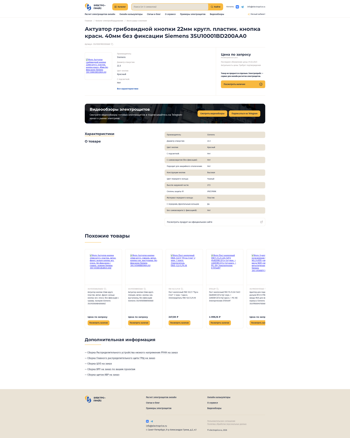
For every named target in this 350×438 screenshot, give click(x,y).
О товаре (93, 141)
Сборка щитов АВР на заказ (103, 374)
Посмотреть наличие (234, 84)
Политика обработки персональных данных (227, 424)
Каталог (122, 6)
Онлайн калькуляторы (131, 14)
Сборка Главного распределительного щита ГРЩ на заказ (121, 358)
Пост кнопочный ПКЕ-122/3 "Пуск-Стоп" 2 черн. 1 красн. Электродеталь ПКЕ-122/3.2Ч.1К (184, 295)
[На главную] (95, 6)
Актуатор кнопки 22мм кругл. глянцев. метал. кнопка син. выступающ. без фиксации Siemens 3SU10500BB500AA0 (141, 296)
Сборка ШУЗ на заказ (99, 363)
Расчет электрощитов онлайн (100, 14)
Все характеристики (127, 88)
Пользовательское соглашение (221, 421)
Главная (88, 21)
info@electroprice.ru (256, 7)
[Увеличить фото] (98, 66)
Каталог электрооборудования (109, 21)
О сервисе (170, 14)
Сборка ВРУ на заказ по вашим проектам (111, 369)
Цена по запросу (97, 317)
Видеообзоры (217, 14)
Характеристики (99, 134)
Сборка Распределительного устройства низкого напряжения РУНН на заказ (132, 352)
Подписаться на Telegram (245, 113)
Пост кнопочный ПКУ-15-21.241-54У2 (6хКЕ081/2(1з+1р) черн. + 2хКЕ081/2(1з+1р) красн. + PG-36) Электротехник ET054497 (224, 296)
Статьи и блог (154, 14)
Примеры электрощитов (192, 14)
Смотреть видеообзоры (212, 113)
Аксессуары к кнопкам (137, 21)
